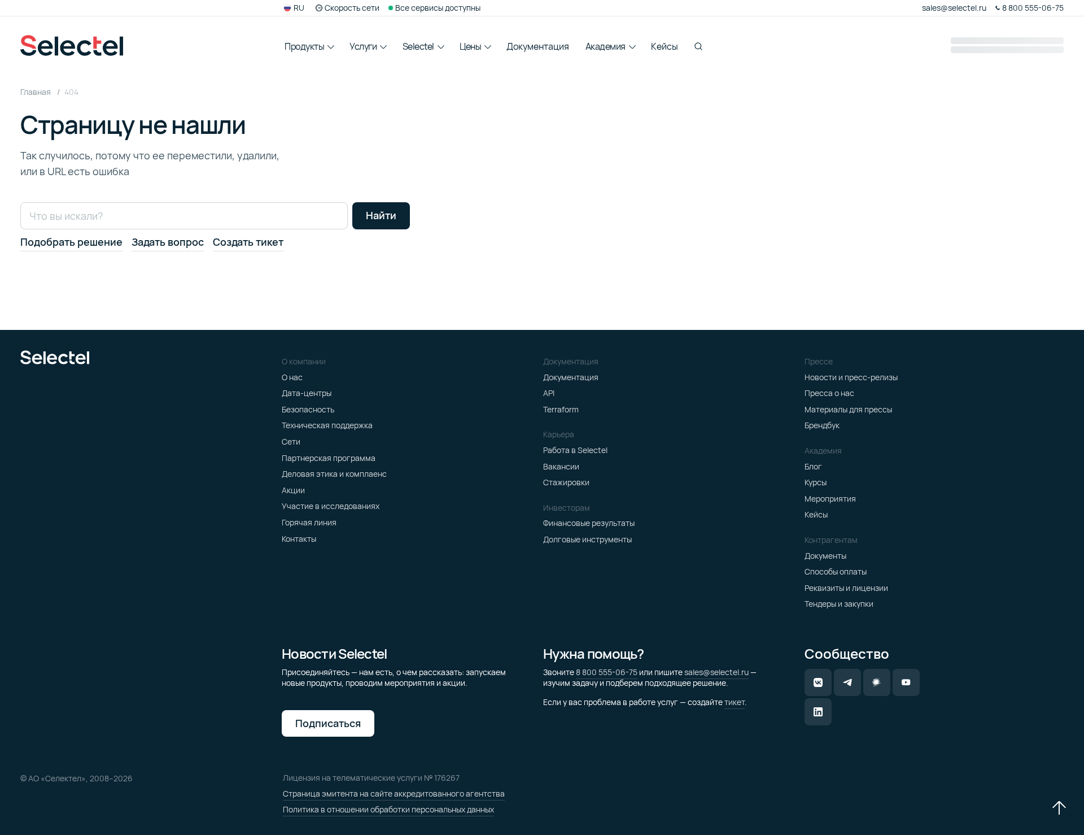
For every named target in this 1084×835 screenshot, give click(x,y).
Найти (381, 215)
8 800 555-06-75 (606, 672)
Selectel (418, 46)
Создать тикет (248, 242)
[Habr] (876, 682)
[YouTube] (906, 682)
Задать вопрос (168, 242)
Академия (605, 46)
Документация (537, 46)
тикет (734, 702)
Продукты (304, 46)
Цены (470, 46)
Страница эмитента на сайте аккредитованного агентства (394, 793)
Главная (36, 91)
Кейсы (664, 46)
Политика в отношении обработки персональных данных (388, 809)
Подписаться (328, 723)
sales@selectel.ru (716, 672)
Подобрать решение (71, 242)
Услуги (363, 46)
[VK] (818, 682)
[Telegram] (847, 682)
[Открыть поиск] (698, 46)
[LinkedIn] (818, 711)
